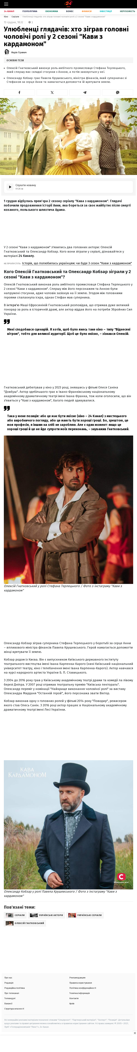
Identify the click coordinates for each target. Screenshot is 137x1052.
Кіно (6, 17)
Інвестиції (106, 11)
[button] (19, 92)
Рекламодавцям (77, 977)
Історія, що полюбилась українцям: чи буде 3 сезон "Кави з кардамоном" (77, 263)
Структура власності (14, 1008)
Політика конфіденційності (82, 988)
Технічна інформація (79, 993)
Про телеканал (11, 993)
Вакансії (8, 1003)
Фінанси (87, 11)
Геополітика (29, 11)
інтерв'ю (13, 305)
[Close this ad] (134, 1033)
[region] (68, 1044)
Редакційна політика (14, 988)
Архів (71, 1003)
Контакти (74, 998)
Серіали (16, 17)
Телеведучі (9, 998)
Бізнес (70, 11)
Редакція (8, 983)
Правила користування (80, 983)
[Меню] (6, 4)
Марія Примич (19, 52)
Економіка (51, 11)
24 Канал (9, 11)
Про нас (8, 977)
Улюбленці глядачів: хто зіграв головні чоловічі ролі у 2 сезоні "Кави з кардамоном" (63, 17)
